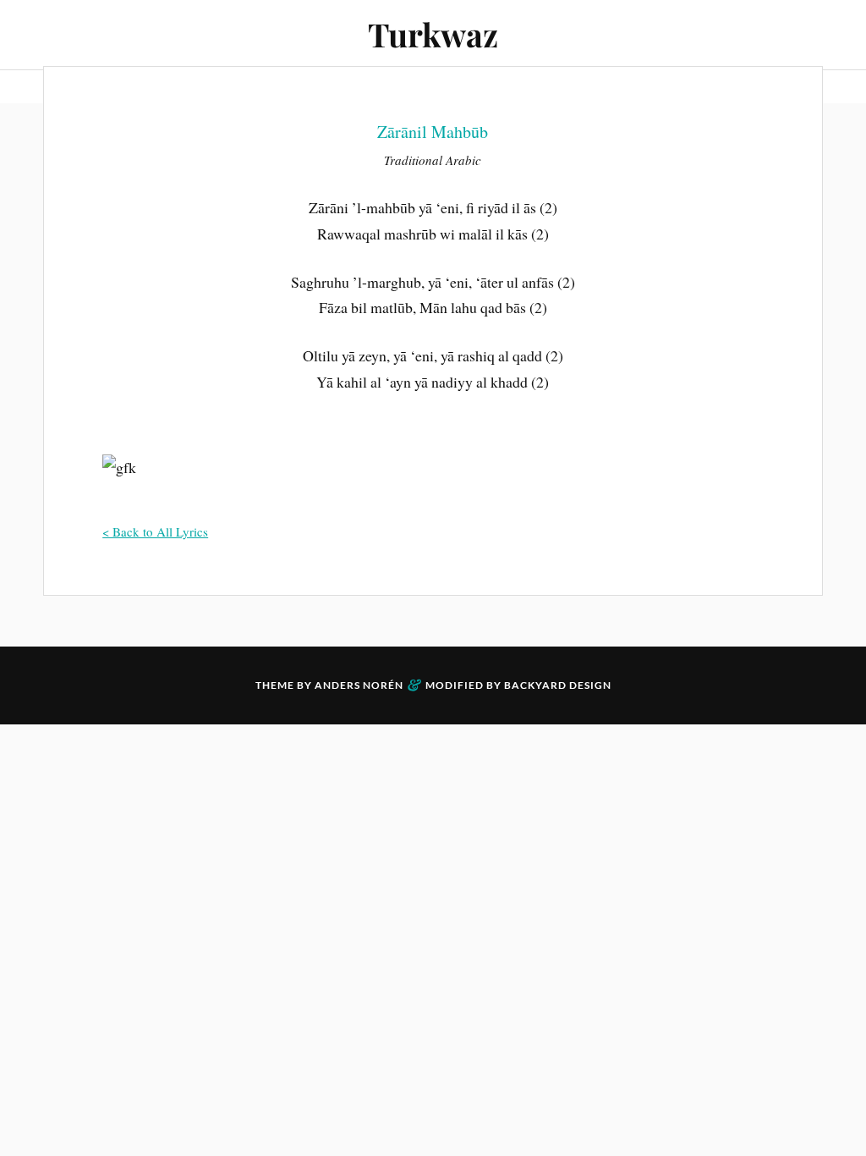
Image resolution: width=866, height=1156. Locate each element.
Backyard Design (557, 685)
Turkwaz (433, 34)
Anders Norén (359, 685)
